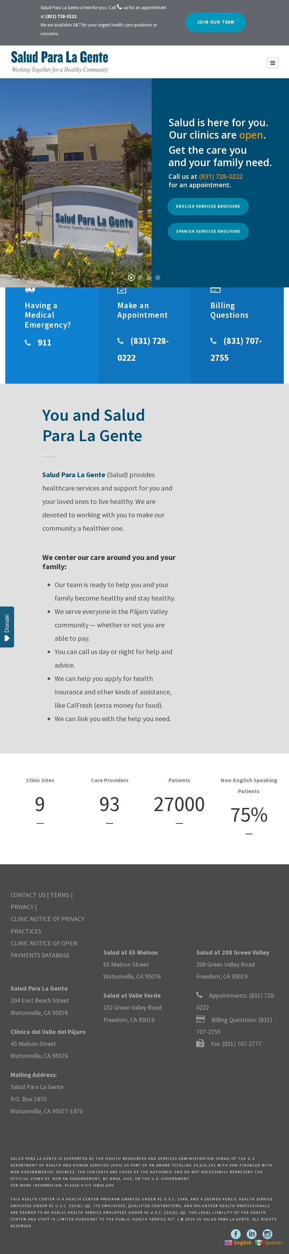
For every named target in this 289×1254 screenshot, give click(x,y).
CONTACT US (28, 895)
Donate (7, 623)
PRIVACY (22, 907)
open (251, 134)
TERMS (59, 895)
